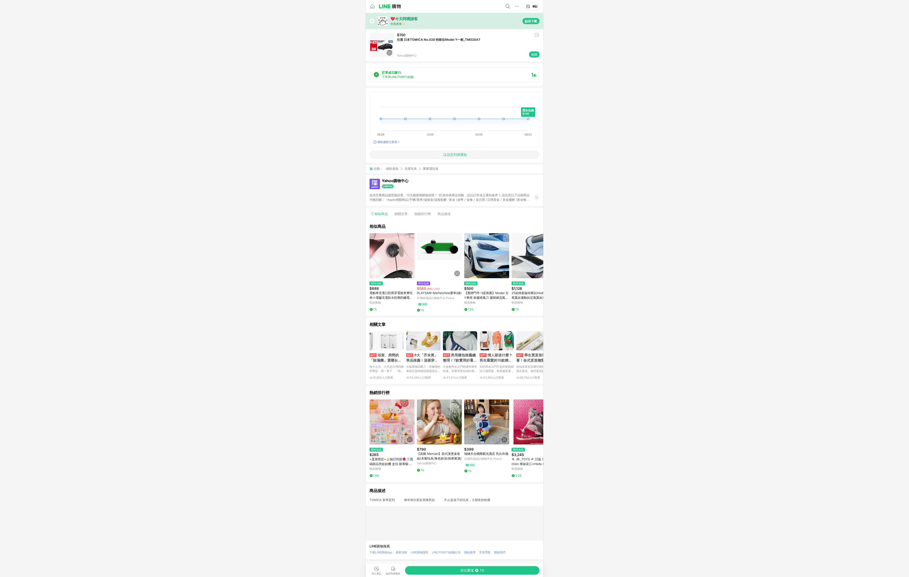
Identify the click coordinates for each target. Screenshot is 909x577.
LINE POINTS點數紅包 (446, 552)
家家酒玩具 (430, 168)
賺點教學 (470, 552)
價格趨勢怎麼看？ (388, 142)
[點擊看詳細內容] (392, 255)
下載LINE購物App (381, 552)
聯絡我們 (499, 552)
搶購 (534, 54)
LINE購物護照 (419, 552)
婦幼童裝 (392, 168)
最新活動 (401, 552)
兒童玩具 (411, 168)
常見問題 (484, 552)
